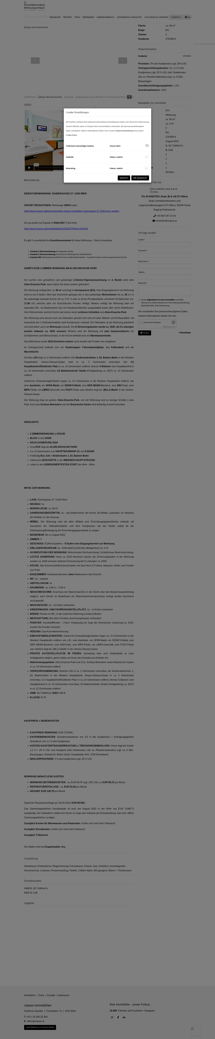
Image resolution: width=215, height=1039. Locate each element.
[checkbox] (147, 145)
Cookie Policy (71, 135)
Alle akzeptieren (140, 178)
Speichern (124, 178)
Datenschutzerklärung (125, 131)
